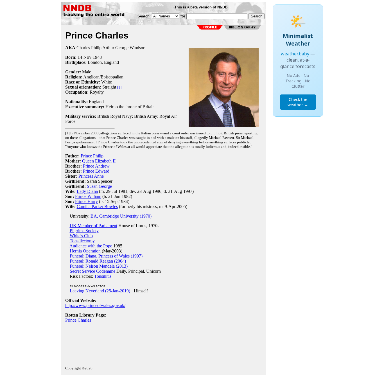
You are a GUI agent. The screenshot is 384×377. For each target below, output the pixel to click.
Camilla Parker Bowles (97, 206)
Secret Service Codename (92, 271)
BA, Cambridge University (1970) (121, 216)
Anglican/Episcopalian (103, 77)
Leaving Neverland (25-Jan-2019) (100, 290)
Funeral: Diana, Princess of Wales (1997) (106, 256)
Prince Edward (96, 171)
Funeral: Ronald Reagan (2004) (98, 261)
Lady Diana (87, 191)
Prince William (88, 196)
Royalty (97, 92)
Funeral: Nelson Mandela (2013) (99, 266)
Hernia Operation (85, 251)
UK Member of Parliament (93, 225)
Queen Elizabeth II (99, 161)
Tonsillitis (102, 276)
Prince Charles (78, 320)
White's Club (81, 235)
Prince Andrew (96, 166)
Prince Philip (92, 155)
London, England (103, 62)
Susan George (99, 186)
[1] (119, 87)
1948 (97, 57)
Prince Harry (86, 201)
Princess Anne (91, 176)
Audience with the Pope (90, 245)
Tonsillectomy (82, 240)
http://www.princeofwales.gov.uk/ (95, 305)
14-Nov (84, 57)
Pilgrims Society (84, 230)
